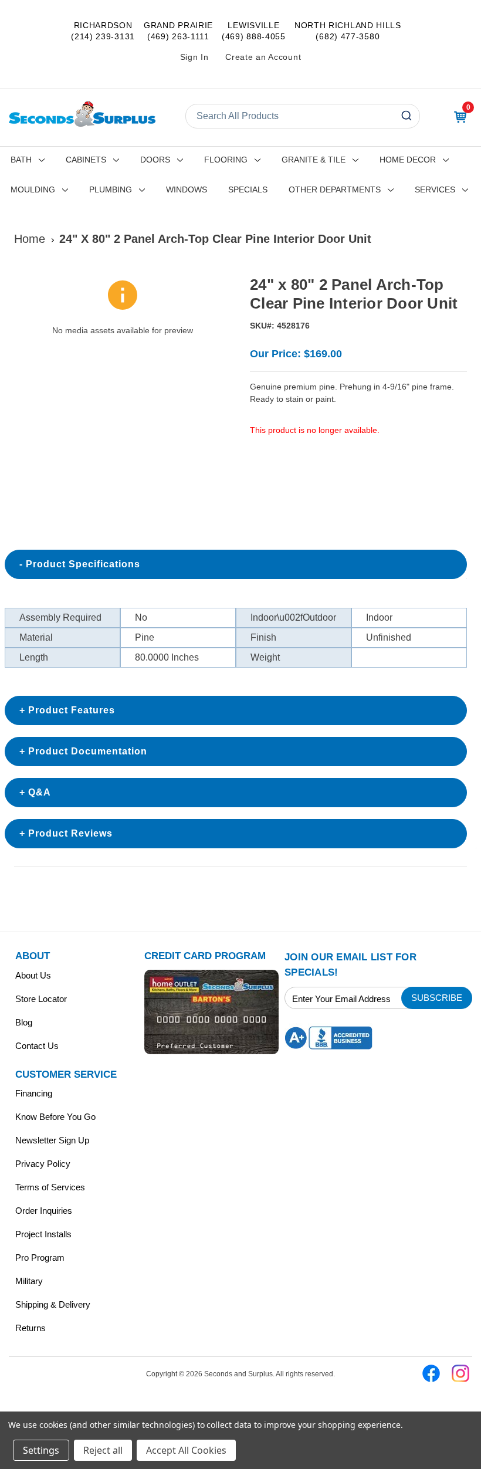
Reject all (103, 1450)
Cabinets (86, 159)
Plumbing (110, 189)
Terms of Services (50, 1187)
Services (435, 189)
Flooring (226, 159)
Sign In (194, 57)
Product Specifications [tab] (83, 564)
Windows (186, 189)
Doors (155, 159)
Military (29, 1281)
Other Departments (335, 189)
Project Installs (43, 1234)
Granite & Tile (313, 159)
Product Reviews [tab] (70, 833)
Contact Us (37, 1046)
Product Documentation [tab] (87, 751)
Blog (23, 1022)
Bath (21, 159)
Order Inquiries (43, 1211)
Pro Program (40, 1257)
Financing (33, 1093)
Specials (247, 189)
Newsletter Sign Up (52, 1140)
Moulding (33, 189)
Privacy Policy (42, 1164)
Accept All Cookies (186, 1450)
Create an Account (263, 57)
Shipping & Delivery (52, 1304)
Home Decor (408, 159)
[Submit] (408, 116)
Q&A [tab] (39, 792)
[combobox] (302, 116)
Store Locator (41, 999)
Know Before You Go (55, 1117)
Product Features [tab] (71, 710)
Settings (41, 1450)
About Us (33, 975)
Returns (30, 1328)
